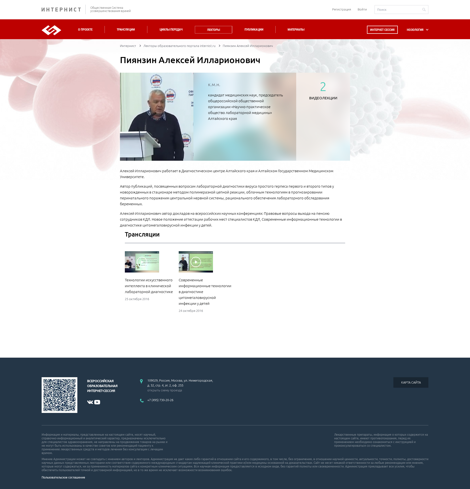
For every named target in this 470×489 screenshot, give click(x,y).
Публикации (254, 29)
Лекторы (213, 30)
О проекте (85, 29)
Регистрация (341, 9)
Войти (362, 9)
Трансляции (126, 29)
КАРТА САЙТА (411, 382)
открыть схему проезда (164, 390)
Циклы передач (171, 29)
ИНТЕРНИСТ (64, 9)
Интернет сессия (382, 30)
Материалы (296, 29)
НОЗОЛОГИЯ (415, 30)
